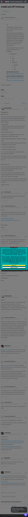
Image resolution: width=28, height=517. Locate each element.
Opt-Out (16, 262)
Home (6, 1)
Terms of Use (18, 259)
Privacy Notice (8, 259)
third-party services (10, 260)
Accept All (14, 265)
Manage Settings (14, 267)
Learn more (20, 254)
